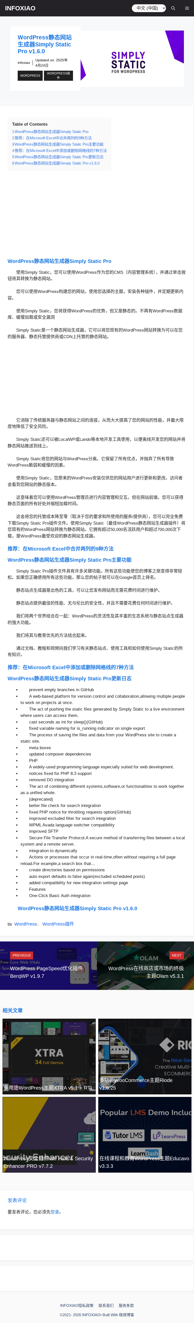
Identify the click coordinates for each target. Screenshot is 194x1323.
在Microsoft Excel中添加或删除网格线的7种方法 (78, 667)
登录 (55, 1212)
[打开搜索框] (173, 8)
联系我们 (106, 1305)
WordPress (30, 75)
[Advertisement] (97, 214)
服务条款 (126, 1305)
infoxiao (24, 63)
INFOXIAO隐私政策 (76, 1305)
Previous (22, 955)
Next (176, 955)
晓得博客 (126, 1315)
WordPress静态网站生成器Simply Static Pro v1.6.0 (77, 908)
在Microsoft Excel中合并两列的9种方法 (68, 549)
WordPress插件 (58, 76)
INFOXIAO (20, 8)
